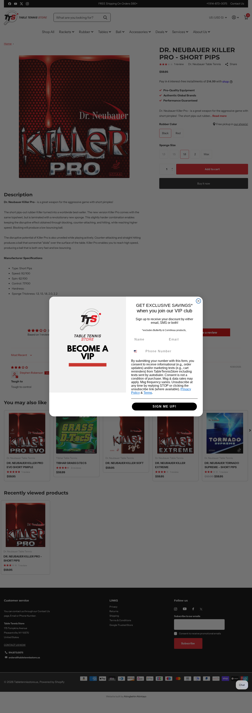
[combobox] (137, 351)
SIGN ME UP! (164, 406)
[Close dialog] (198, 301)
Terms (148, 392)
